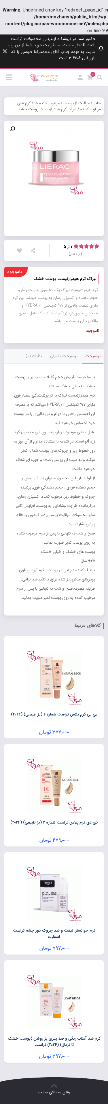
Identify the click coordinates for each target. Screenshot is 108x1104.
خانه (97, 103)
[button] (12, 129)
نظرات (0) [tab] (34, 356)
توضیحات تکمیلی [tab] (63, 356)
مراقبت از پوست (77, 103)
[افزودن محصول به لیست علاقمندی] (21, 250)
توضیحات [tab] (93, 356)
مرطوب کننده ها (47, 103)
